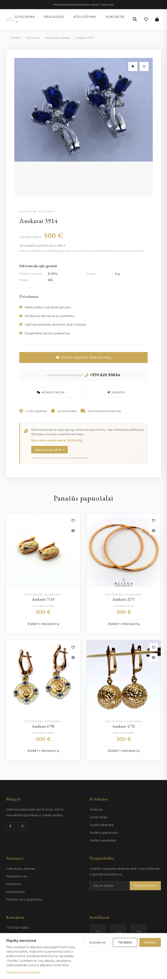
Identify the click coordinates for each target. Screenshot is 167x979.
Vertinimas (13, 884)
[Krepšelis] (157, 19)
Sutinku (150, 942)
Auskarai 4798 (43, 726)
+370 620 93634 (105, 375)
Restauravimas (16, 876)
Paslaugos (54, 17)
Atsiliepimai (85, 17)
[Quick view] (73, 531)
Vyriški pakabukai (102, 825)
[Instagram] (22, 826)
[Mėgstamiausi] (146, 19)
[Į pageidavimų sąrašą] (144, 66)
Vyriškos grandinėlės (104, 832)
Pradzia (15, 38)
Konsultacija (53, 392)
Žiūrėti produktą (43, 624)
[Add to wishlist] (73, 520)
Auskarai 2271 (123, 599)
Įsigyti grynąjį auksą (47, 449)
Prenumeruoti (145, 885)
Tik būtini (125, 942)
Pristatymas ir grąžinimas (24, 899)
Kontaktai (115, 17)
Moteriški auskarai (57, 38)
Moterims (33, 38)
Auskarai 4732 (123, 726)
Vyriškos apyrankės (103, 840)
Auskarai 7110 (43, 599)
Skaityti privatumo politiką (23, 972)
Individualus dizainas (20, 868)
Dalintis (118, 392)
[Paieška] (135, 19)
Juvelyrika (24, 17)
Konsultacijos (15, 892)
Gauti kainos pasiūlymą (86, 357)
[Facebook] (10, 826)
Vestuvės (96, 809)
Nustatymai (97, 942)
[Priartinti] (132, 66)
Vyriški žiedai (98, 817)
